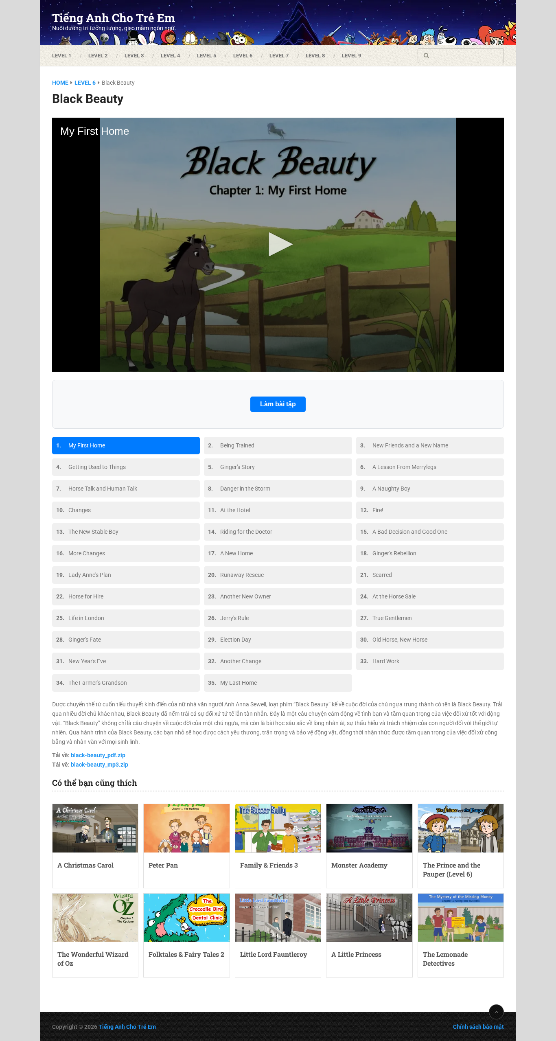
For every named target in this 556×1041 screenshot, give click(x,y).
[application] (278, 245)
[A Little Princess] (369, 918)
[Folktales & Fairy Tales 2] (186, 918)
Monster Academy (359, 865)
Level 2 (97, 56)
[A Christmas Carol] (95, 828)
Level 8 (315, 56)
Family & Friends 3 (269, 865)
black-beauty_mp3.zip (99, 764)
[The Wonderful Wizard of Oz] (95, 918)
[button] (278, 244)
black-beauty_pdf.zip (98, 755)
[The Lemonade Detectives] (460, 918)
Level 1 (61, 56)
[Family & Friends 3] (278, 828)
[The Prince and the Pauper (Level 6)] (460, 828)
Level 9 (351, 56)
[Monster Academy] (369, 828)
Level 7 (279, 56)
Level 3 (134, 56)
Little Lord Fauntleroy (273, 954)
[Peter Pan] (186, 828)
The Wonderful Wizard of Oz (92, 958)
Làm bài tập (278, 404)
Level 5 (206, 56)
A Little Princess (356, 954)
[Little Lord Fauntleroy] (278, 918)
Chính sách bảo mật (478, 1026)
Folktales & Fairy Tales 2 (186, 954)
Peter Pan (163, 865)
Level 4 (170, 56)
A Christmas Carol (85, 865)
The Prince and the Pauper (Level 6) (451, 869)
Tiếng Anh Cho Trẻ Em (113, 18)
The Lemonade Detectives (445, 958)
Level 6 (242, 56)
